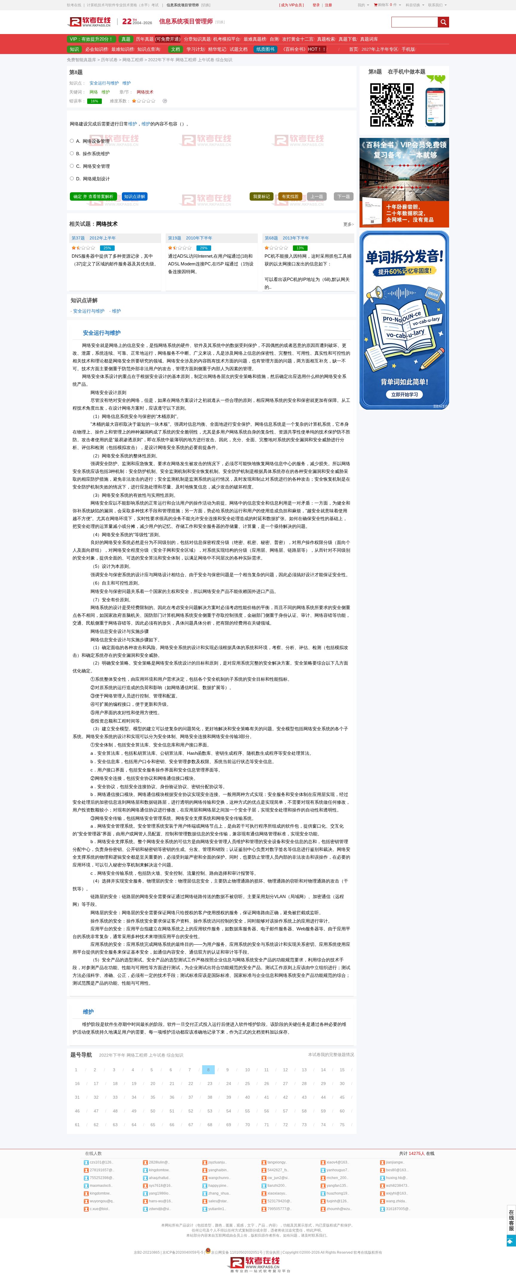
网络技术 (107, 224)
